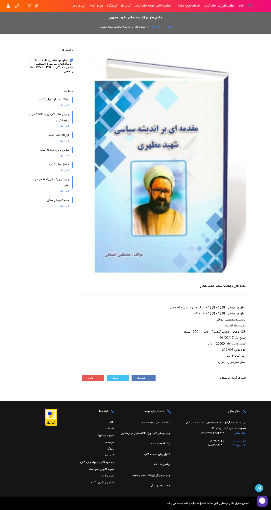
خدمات (110, 428)
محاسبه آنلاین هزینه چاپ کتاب (153, 6)
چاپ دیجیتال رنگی (58, 200)
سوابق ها (97, 6)
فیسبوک (141, 378)
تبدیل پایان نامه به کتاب (54, 149)
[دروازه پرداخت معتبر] (51, 417)
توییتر (115, 378)
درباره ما (109, 442)
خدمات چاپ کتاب (189, 6)
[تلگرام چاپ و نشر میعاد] (259, 488)
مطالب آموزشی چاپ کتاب (219, 6)
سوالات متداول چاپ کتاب (54, 99)
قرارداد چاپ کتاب (59, 135)
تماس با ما (108, 476)
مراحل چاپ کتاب (59, 164)
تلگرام (90, 378)
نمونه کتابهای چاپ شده (101, 469)
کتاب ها (126, 6)
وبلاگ (110, 449)
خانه (241, 6)
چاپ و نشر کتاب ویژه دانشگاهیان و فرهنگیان (145, 433)
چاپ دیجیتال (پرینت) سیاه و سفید (151, 475)
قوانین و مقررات (105, 435)
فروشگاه (112, 6)
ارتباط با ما (79, 6)
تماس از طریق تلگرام (102, 482)
